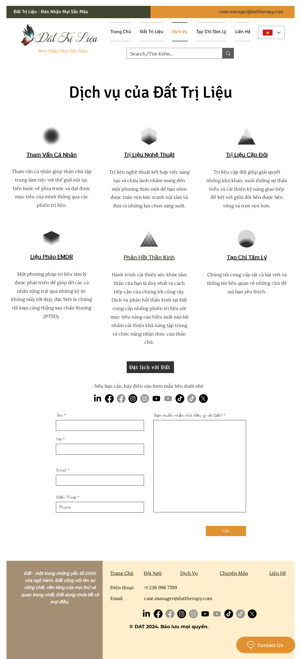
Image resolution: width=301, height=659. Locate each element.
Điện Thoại (66, 497)
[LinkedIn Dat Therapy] (97, 398)
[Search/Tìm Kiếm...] (228, 53)
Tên (59, 415)
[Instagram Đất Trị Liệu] (144, 398)
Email (61, 470)
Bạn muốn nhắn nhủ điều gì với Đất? (188, 415)
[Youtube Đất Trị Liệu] (168, 398)
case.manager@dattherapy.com (251, 12)
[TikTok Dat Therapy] (179, 398)
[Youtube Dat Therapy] (156, 398)
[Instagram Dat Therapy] (132, 398)
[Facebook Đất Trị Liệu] (121, 398)
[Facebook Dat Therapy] (109, 398)
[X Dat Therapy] (203, 398)
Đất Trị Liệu (193, 92)
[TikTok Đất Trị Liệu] (191, 398)
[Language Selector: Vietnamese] (271, 32)
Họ (59, 439)
